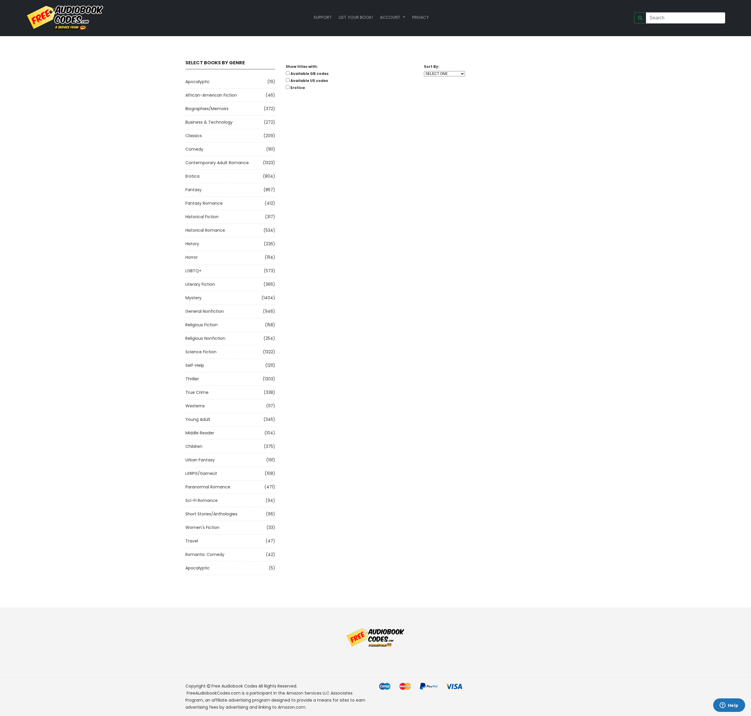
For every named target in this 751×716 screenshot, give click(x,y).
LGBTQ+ (193, 271)
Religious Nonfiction (205, 338)
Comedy (194, 149)
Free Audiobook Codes (234, 686)
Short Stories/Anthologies (211, 514)
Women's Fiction (202, 527)
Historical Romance (205, 230)
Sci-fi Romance (201, 500)
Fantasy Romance (204, 203)
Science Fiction (200, 352)
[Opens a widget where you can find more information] (729, 705)
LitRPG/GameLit (201, 473)
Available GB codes (309, 73)
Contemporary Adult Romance (217, 163)
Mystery (193, 298)
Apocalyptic (197, 82)
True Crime (197, 392)
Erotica (192, 176)
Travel (191, 541)
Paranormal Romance (207, 487)
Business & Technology (209, 122)
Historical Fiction (202, 217)
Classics (193, 136)
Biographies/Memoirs (207, 109)
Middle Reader (199, 433)
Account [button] (391, 17)
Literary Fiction (200, 284)
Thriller (192, 379)
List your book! (356, 17)
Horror (191, 257)
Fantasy (193, 190)
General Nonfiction (204, 311)
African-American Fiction (211, 95)
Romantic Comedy (204, 554)
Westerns (195, 406)
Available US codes (309, 80)
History (192, 244)
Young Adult (197, 419)
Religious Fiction (201, 325)
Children (193, 446)
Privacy (420, 17)
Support (323, 17)
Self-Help (194, 365)
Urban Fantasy (200, 460)
